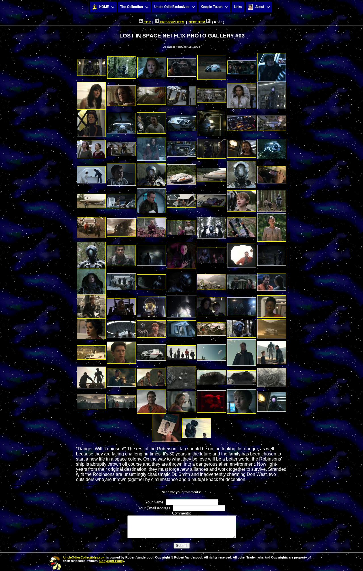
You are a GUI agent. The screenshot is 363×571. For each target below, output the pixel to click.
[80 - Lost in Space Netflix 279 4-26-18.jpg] (151, 351)
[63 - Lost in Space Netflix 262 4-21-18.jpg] (271, 280)
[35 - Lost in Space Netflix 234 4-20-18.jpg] (271, 173)
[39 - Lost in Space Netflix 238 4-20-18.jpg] (181, 199)
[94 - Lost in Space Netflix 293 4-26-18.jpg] (151, 400)
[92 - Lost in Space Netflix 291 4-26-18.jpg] (91, 400)
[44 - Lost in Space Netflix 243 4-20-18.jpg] (121, 225)
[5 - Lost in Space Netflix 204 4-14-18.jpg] (211, 65)
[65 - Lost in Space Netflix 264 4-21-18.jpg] (121, 305)
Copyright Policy (111, 560)
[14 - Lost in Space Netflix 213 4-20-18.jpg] (271, 94)
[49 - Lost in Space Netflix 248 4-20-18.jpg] (271, 225)
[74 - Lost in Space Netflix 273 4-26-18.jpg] (181, 327)
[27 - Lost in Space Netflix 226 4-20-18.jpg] (241, 147)
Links (238, 7)
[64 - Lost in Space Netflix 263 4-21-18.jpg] (91, 305)
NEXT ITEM (197, 22)
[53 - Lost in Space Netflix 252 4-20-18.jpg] (181, 253)
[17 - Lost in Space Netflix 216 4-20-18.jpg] (151, 121)
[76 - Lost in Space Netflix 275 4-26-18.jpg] (241, 327)
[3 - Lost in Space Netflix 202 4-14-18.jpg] (151, 65)
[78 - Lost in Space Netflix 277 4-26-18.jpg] (91, 351)
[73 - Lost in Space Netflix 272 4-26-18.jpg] (151, 327)
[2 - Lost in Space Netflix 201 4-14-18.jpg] (121, 65)
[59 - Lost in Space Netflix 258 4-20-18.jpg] (151, 280)
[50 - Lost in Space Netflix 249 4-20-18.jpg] (91, 253)
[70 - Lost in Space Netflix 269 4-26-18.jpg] (271, 305)
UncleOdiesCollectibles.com (84, 557)
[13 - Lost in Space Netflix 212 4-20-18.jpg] (241, 94)
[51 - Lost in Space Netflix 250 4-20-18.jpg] (121, 253)
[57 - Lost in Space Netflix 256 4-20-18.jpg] (91, 280)
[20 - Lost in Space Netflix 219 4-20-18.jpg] (241, 121)
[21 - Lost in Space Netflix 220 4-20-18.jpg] (271, 121)
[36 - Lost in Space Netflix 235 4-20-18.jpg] (91, 199)
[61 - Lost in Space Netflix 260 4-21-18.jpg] (211, 280)
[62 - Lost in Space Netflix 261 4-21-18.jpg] (241, 280)
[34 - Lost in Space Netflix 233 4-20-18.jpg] (241, 173)
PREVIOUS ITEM (171, 22)
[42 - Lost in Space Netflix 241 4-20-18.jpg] (271, 199)
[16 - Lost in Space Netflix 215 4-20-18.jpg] (121, 121)
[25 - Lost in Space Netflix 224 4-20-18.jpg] (181, 147)
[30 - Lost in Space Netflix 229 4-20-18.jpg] (121, 173)
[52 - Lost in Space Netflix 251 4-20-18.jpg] (151, 253)
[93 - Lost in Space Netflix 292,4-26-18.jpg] (121, 400)
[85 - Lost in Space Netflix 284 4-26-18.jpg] (91, 375)
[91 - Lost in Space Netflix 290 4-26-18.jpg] (271, 375)
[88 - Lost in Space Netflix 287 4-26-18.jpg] (181, 375)
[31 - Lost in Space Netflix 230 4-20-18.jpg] (151, 173)
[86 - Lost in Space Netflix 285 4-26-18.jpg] (121, 375)
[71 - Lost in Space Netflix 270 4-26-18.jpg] (91, 327)
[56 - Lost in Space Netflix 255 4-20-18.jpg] (271, 253)
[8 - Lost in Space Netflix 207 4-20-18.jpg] (91, 94)
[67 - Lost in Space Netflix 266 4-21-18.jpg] (181, 305)
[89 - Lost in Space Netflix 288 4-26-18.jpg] (211, 375)
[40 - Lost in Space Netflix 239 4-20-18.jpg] (211, 199)
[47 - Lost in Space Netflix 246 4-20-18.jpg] (211, 225)
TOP (147, 22)
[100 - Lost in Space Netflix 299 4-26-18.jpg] (196, 426)
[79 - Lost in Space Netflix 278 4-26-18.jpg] (121, 351)
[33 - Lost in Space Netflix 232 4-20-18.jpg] (211, 173)
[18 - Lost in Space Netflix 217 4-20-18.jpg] (181, 121)
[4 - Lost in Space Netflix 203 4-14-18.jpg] (181, 65)
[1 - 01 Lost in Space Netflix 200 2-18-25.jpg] (91, 65)
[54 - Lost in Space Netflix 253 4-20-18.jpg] (211, 253)
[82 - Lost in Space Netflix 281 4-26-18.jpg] (211, 351)
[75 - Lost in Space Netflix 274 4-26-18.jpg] (211, 327)
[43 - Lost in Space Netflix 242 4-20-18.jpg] (91, 225)
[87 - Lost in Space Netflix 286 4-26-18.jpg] (151, 375)
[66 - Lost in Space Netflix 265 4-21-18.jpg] (151, 305)
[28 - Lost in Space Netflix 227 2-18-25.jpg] (271, 147)
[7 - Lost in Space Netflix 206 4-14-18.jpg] (272, 65)
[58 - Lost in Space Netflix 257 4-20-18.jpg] (121, 280)
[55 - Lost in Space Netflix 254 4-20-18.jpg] (241, 253)
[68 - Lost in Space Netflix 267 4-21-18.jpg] (211, 305)
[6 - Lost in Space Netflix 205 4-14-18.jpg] (241, 65)
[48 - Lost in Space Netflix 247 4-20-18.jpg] (241, 225)
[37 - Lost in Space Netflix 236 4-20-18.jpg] (121, 199)
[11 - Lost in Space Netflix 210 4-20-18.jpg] (181, 94)
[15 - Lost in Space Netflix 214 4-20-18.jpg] (91, 121)
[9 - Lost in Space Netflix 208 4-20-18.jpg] (121, 94)
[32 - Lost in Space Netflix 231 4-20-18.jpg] (181, 173)
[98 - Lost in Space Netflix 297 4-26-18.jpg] (271, 400)
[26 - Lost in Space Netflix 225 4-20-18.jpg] (211, 147)
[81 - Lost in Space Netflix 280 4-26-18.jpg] (181, 351)
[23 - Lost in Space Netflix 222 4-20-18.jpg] (121, 147)
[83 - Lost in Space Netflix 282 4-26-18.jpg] (241, 351)
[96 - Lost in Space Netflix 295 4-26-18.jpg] (211, 400)
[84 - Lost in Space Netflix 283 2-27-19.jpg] (271, 351)
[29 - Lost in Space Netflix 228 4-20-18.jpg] (91, 173)
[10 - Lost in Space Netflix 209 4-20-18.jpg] (151, 94)
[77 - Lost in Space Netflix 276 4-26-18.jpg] (271, 327)
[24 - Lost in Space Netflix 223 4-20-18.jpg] (151, 147)
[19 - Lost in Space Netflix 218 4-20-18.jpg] (211, 121)
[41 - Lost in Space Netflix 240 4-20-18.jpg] (241, 199)
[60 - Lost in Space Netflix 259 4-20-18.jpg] (181, 280)
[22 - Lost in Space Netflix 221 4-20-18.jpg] (91, 147)
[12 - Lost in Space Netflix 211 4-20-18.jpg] (211, 94)
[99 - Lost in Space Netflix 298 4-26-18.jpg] (166, 426)
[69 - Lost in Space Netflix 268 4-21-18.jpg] (241, 305)
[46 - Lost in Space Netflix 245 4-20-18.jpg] (181, 225)
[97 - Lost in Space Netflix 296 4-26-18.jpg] (241, 400)
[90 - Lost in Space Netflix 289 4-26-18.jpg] (241, 375)
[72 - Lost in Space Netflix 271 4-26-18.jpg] (121, 327)
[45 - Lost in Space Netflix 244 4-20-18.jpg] (151, 225)
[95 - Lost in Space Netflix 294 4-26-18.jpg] (181, 400)
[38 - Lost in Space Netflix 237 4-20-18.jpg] (151, 199)
